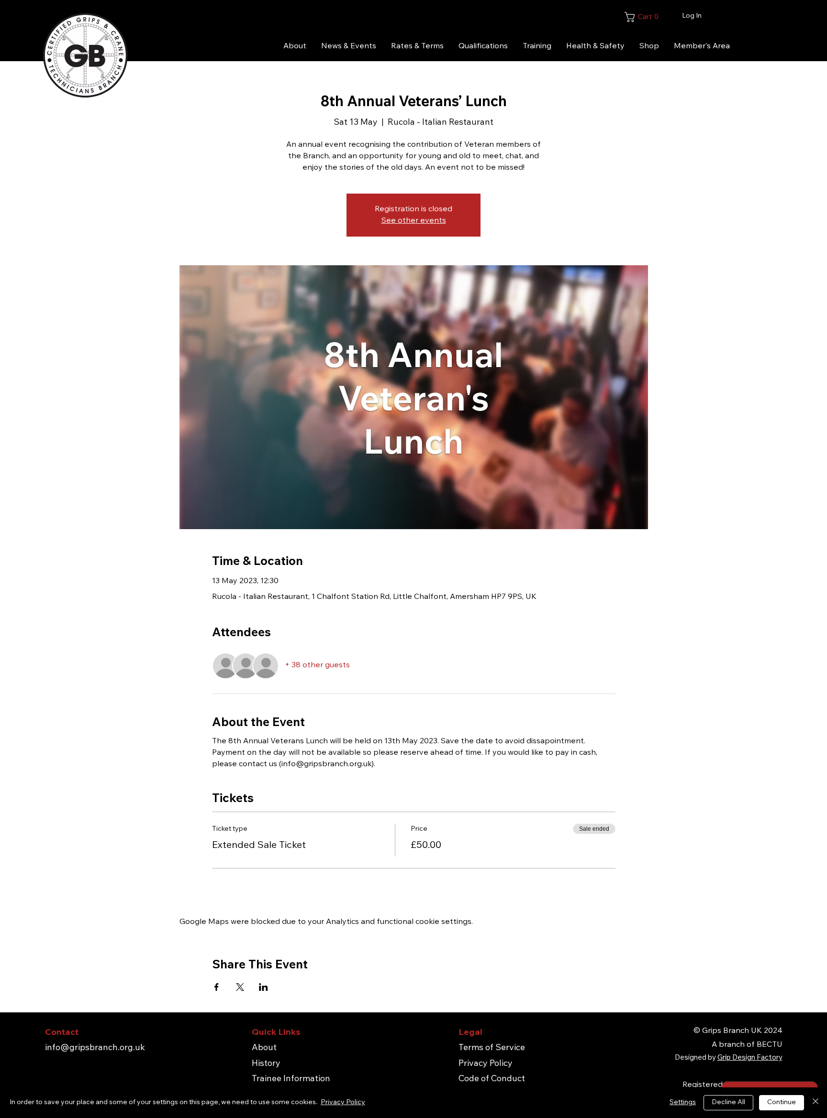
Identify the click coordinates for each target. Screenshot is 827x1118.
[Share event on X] (240, 987)
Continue (781, 1102)
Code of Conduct (491, 1079)
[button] (674, 17)
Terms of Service (491, 1048)
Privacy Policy (485, 1064)
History (266, 1064)
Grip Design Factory (749, 1058)
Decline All (728, 1102)
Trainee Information (291, 1079)
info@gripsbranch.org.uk (95, 1048)
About (264, 1048)
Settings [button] (683, 1102)
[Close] (815, 1102)
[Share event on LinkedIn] (263, 987)
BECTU (769, 1045)
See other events (413, 221)
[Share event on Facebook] (216, 987)
